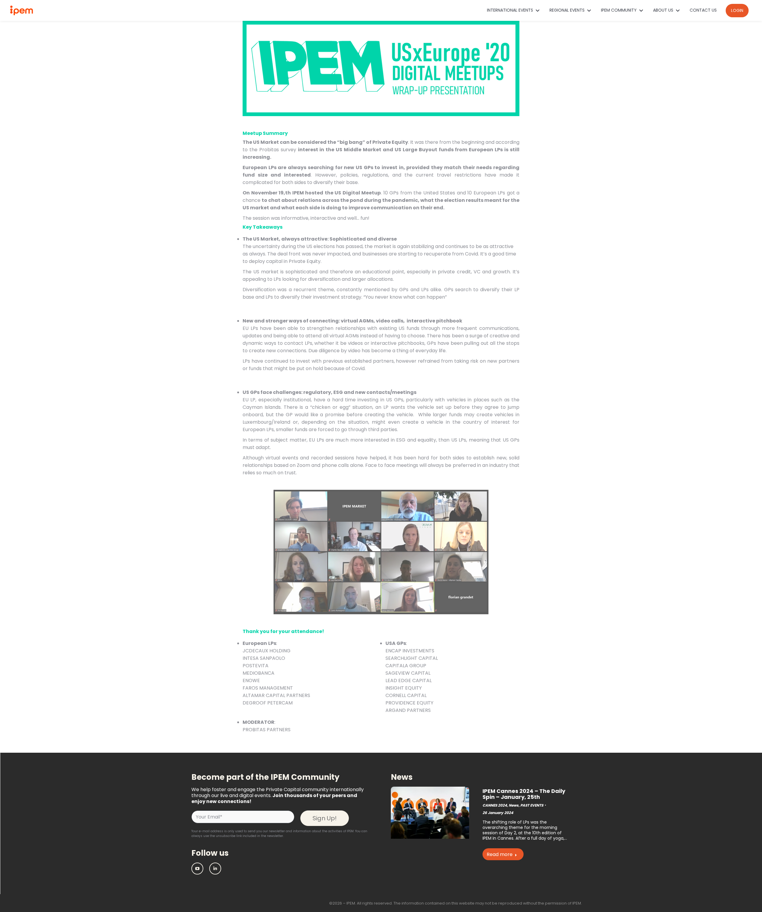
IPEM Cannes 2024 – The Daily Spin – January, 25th (524, 794)
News (514, 805)
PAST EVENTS (531, 805)
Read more (500, 854)
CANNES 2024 (495, 805)
